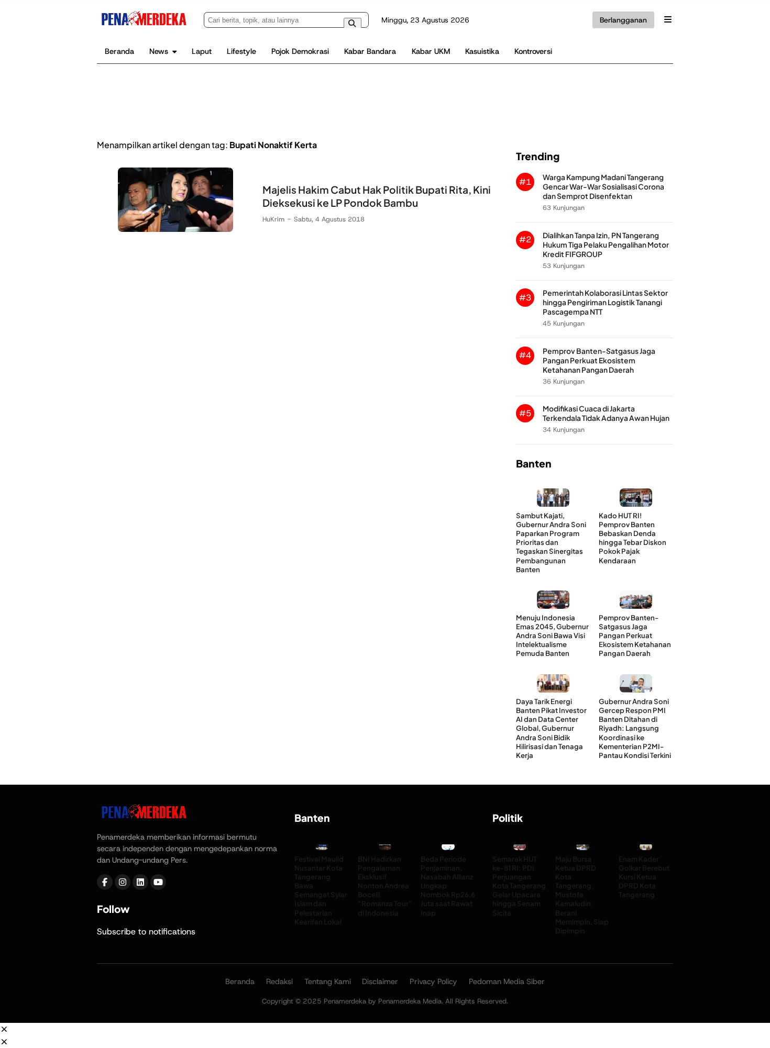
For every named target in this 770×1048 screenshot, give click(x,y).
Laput (202, 51)
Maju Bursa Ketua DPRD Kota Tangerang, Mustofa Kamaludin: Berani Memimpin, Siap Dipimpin (582, 894)
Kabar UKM (431, 51)
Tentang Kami (327, 981)
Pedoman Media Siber (507, 981)
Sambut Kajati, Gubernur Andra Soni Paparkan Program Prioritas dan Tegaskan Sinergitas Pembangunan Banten (551, 542)
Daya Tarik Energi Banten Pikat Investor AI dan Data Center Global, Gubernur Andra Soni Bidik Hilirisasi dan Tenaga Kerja (551, 728)
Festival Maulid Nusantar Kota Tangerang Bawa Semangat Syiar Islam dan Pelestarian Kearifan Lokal (320, 890)
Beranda (119, 51)
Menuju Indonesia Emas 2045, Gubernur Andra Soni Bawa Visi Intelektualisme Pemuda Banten (552, 635)
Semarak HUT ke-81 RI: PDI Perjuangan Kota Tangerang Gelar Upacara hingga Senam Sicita (519, 885)
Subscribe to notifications (146, 931)
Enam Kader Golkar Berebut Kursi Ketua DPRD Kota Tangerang (644, 876)
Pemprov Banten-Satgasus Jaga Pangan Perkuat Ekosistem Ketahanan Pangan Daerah (599, 360)
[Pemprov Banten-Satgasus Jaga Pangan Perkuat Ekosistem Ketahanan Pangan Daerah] (636, 605)
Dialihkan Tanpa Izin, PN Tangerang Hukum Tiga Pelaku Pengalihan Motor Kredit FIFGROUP (606, 245)
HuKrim (273, 219)
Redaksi (279, 981)
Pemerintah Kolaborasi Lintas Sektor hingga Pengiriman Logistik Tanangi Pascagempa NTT (605, 302)
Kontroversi (533, 51)
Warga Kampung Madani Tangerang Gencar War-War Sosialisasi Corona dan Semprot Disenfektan (603, 186)
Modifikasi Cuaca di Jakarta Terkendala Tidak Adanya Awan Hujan (606, 413)
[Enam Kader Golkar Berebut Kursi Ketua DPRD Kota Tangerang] (646, 848)
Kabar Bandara (370, 51)
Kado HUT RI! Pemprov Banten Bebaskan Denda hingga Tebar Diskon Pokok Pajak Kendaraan (632, 538)
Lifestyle (241, 51)
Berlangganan (623, 20)
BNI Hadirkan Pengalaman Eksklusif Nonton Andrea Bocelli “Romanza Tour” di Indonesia (385, 885)
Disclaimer (380, 981)
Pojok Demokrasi (300, 51)
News (158, 51)
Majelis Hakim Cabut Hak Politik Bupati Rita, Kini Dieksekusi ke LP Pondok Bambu (376, 196)
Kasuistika (482, 51)
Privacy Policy (433, 981)
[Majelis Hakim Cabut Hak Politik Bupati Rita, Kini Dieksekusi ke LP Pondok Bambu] (175, 229)
